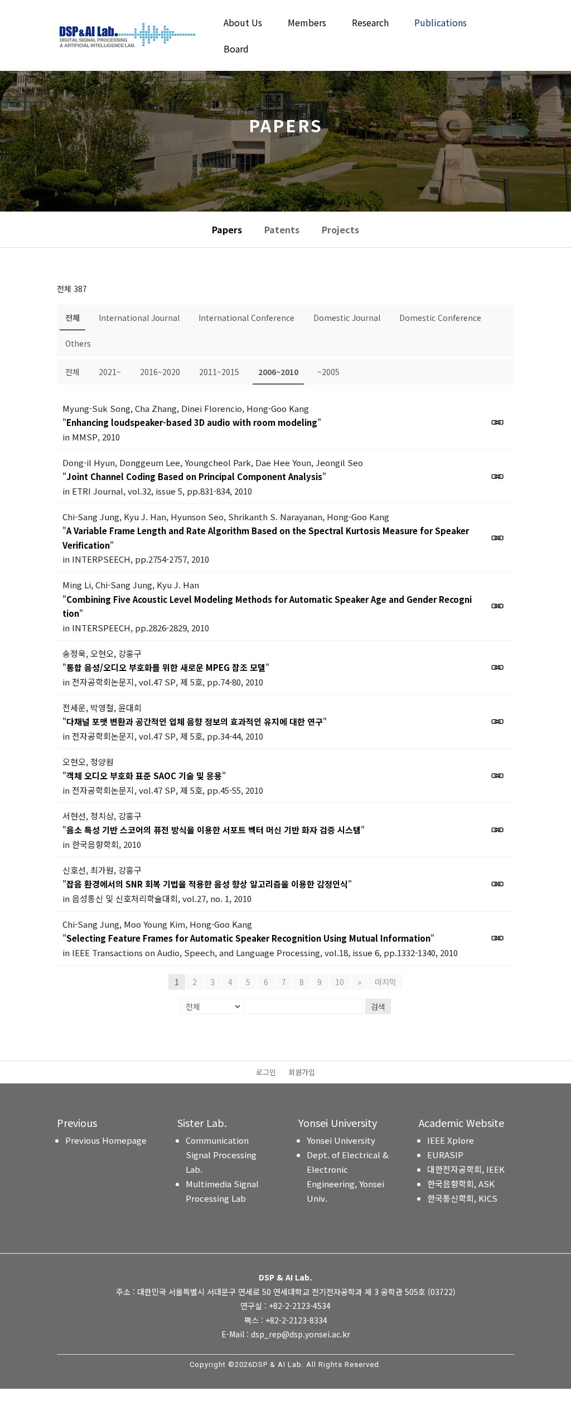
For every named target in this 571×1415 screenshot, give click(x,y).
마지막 (385, 981)
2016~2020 (160, 371)
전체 (72, 317)
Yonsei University (341, 1140)
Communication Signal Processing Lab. (221, 1154)
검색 (378, 1006)
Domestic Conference (440, 317)
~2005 (328, 371)
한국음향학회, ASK (461, 1183)
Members (307, 23)
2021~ (110, 371)
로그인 (266, 1072)
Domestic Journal (346, 317)
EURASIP (445, 1154)
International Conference (246, 317)
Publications (440, 23)
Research (370, 23)
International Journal (139, 317)
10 (339, 981)
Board (236, 50)
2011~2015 (219, 371)
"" (191, 422)
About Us (243, 23)
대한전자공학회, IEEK (466, 1169)
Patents (281, 229)
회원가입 (301, 1072)
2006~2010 (278, 371)
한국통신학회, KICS (462, 1198)
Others (78, 343)
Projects (340, 229)
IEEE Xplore (450, 1140)
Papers (227, 229)
